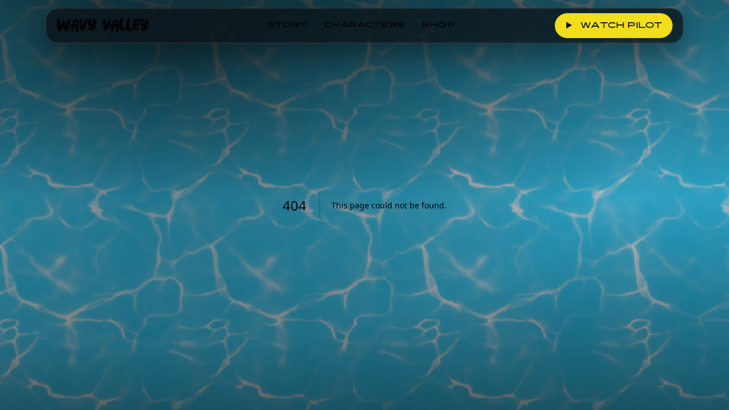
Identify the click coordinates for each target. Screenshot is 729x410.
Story (288, 25)
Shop (438, 25)
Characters (365, 25)
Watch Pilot (614, 26)
